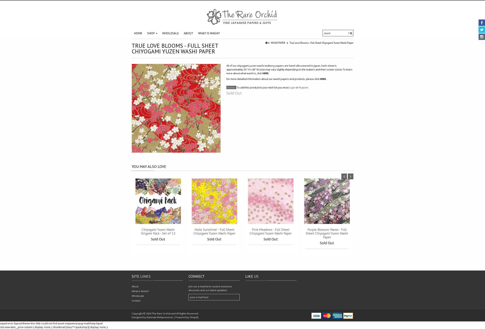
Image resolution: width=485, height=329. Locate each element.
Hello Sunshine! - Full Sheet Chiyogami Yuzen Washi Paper (214, 231)
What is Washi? (140, 291)
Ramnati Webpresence (160, 317)
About (135, 286)
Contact (136, 300)
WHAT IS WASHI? (209, 33)
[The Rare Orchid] (242, 17)
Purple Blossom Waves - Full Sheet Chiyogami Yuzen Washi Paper (327, 233)
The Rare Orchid (161, 313)
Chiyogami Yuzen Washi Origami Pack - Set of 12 (158, 231)
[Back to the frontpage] (266, 42)
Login (292, 87)
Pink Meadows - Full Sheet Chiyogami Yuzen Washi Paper (271, 231)
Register (303, 87)
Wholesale (138, 296)
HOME (138, 33)
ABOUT (188, 33)
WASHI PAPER (278, 42)
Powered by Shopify (187, 317)
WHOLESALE (170, 33)
